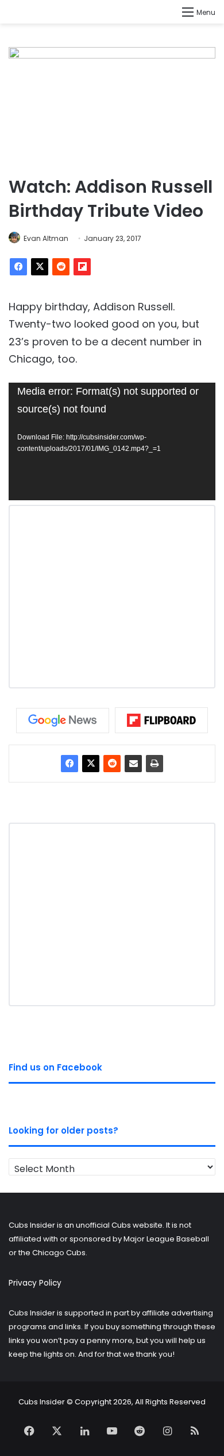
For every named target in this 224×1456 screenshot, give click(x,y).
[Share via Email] (133, 763)
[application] (112, 441)
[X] (39, 266)
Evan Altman (46, 238)
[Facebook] (18, 266)
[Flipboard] (82, 266)
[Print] (154, 763)
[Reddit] (60, 266)
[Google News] (62, 720)
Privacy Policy (35, 1283)
